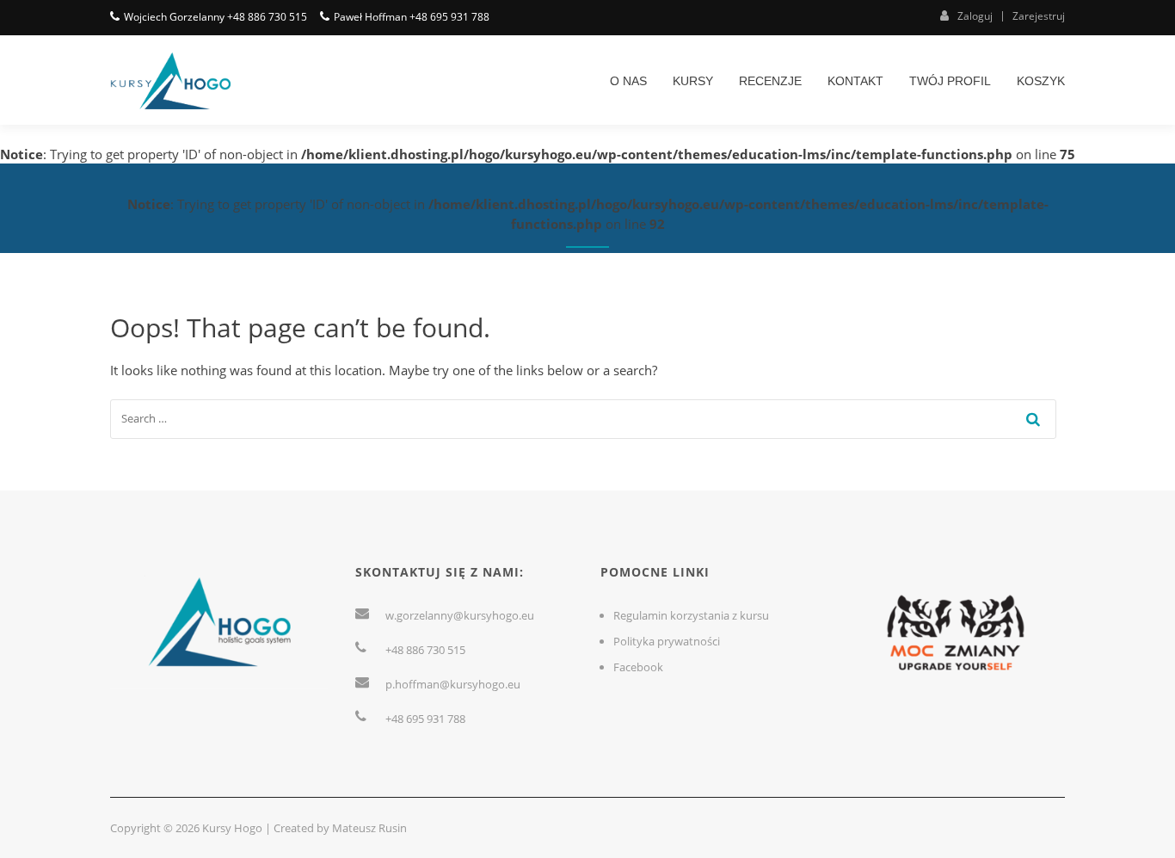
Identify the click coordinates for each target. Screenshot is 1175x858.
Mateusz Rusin (369, 828)
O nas (628, 81)
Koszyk (1041, 81)
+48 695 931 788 (425, 718)
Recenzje (770, 81)
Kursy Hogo (232, 828)
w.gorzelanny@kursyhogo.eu (459, 615)
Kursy (693, 81)
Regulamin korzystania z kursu (691, 615)
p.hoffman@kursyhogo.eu (452, 684)
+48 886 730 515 (425, 649)
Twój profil (950, 81)
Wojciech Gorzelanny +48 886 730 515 (215, 16)
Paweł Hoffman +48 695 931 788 (411, 16)
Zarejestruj (1038, 16)
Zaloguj (975, 15)
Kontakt (855, 81)
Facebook (638, 667)
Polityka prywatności (666, 641)
